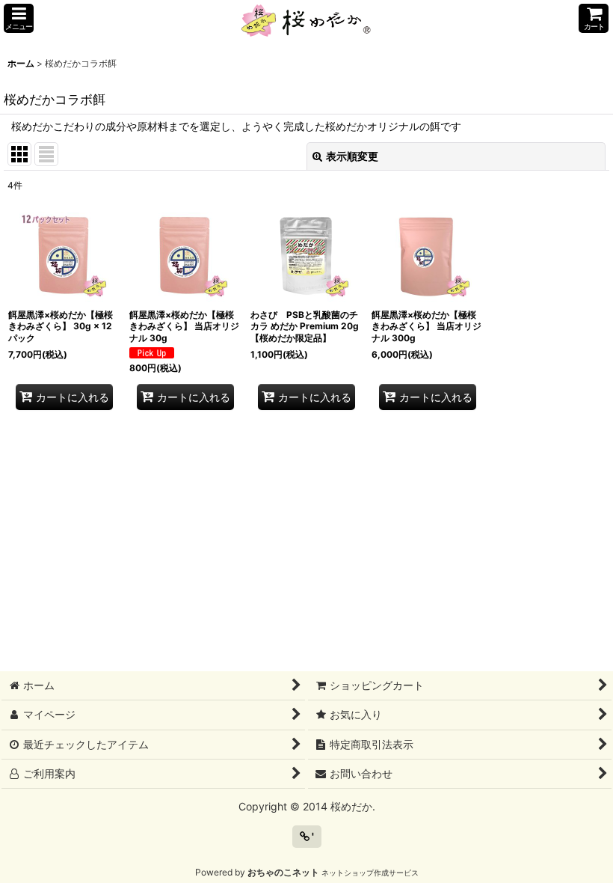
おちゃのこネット (283, 872)
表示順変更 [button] (352, 156)
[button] (19, 18)
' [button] (311, 836)
